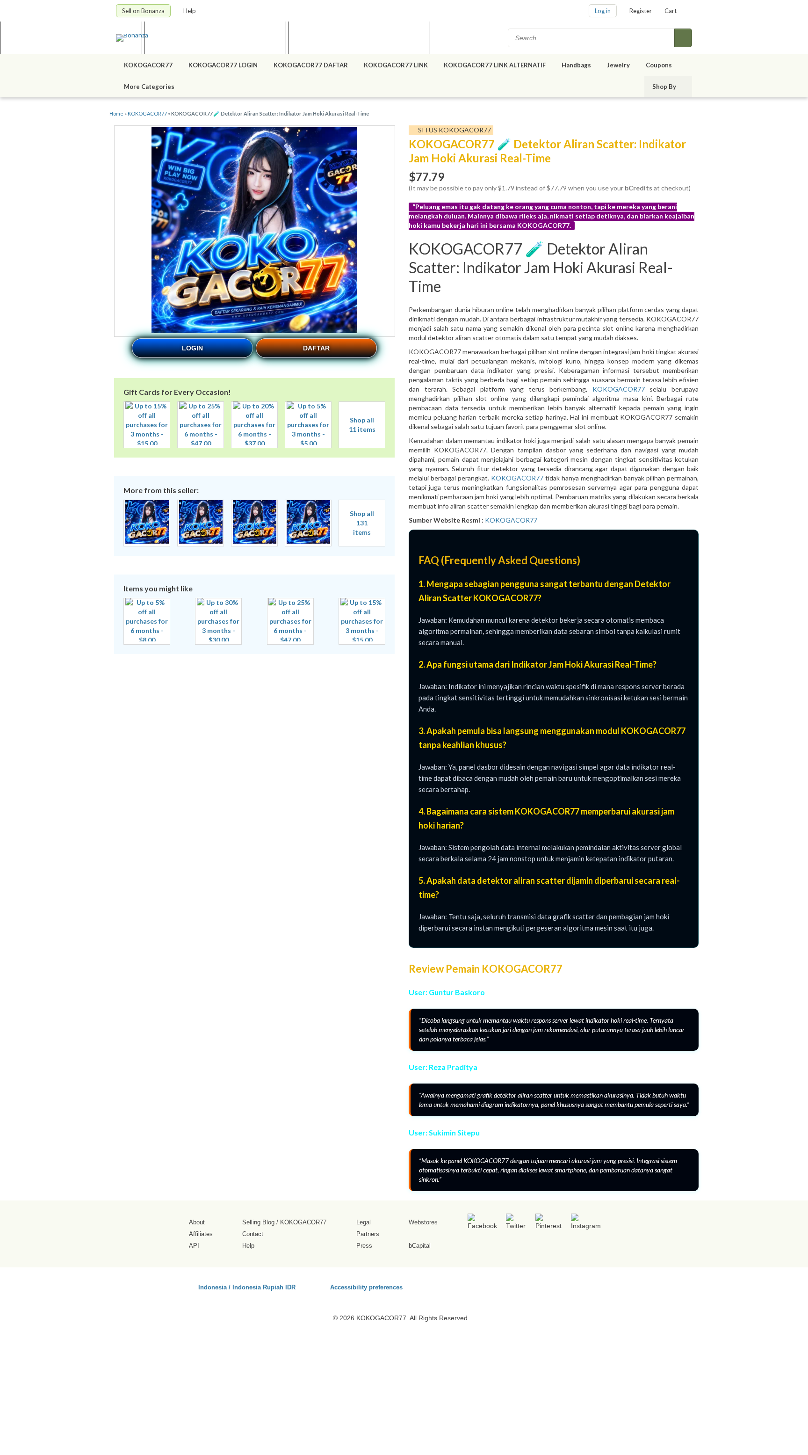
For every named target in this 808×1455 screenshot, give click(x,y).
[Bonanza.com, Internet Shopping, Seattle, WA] (557, 1286)
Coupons (659, 65)
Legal (363, 1222)
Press (364, 1245)
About (197, 1222)
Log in (603, 11)
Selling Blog (258, 1222)
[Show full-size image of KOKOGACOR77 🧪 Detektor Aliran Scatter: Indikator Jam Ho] (254, 231)
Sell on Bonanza (143, 11)
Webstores (423, 1222)
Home (116, 113)
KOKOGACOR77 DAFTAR (311, 65)
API (194, 1245)
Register (640, 11)
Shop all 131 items (362, 522)
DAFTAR (316, 348)
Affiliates (201, 1233)
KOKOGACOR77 (148, 65)
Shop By (665, 86)
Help (190, 11)
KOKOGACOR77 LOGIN (223, 65)
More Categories (150, 86)
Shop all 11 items (362, 424)
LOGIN (192, 348)
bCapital (420, 1245)
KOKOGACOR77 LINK (396, 65)
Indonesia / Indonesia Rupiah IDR (247, 1286)
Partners (367, 1233)
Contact (252, 1233)
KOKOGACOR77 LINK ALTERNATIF (495, 65)
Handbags (576, 65)
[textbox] (592, 38)
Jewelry (618, 65)
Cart (670, 11)
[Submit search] (683, 38)
